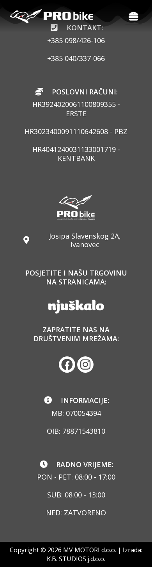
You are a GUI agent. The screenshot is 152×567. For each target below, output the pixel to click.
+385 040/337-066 (76, 58)
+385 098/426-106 (76, 40)
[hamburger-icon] (133, 16)
